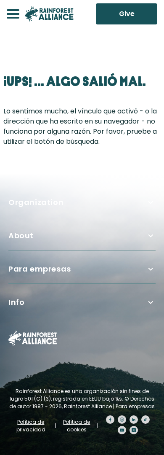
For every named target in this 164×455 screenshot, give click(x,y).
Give (127, 14)
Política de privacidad (30, 425)
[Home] (49, 14)
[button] (13, 14)
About (21, 235)
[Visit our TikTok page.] (145, 419)
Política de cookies (76, 425)
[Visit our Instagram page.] (122, 419)
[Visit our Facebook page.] (110, 419)
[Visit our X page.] (134, 430)
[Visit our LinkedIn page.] (134, 419)
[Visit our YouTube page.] (122, 430)
